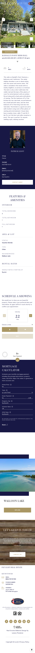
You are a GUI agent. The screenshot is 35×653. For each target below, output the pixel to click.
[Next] (30, 315)
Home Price (5, 384)
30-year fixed (6, 392)
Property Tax (6, 401)
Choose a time (6, 324)
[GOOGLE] (28, 621)
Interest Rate (6, 406)
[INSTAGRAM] (11, 621)
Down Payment (7, 396)
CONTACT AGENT (17, 182)
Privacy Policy (24, 642)
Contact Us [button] (17, 554)
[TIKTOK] (19, 621)
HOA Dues (5, 412)
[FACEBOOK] (6, 621)
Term (3, 390)
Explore (17, 510)
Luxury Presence (17, 633)
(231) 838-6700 (6, 164)
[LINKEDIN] (15, 621)
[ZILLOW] (24, 621)
